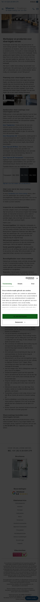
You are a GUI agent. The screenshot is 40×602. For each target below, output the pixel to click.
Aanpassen (19, 322)
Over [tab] (32, 284)
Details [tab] (20, 284)
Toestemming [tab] (7, 284)
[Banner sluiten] (37, 278)
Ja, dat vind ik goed (20, 316)
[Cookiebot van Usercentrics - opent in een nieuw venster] (26, 278)
